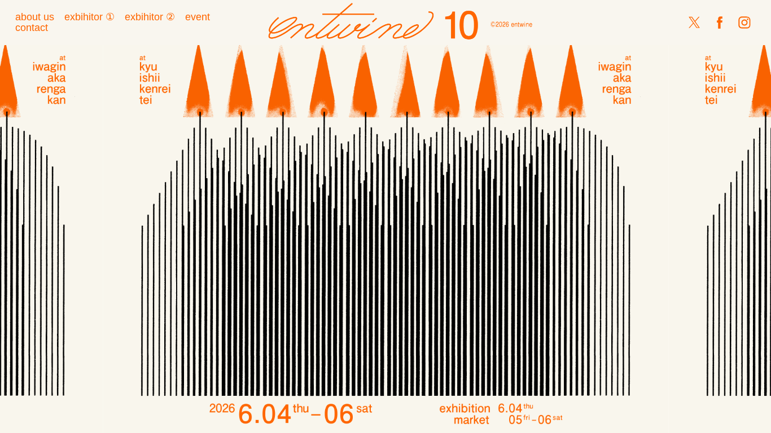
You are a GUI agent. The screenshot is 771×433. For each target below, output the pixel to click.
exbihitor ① (89, 17)
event (197, 17)
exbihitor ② (150, 17)
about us (34, 17)
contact (31, 27)
